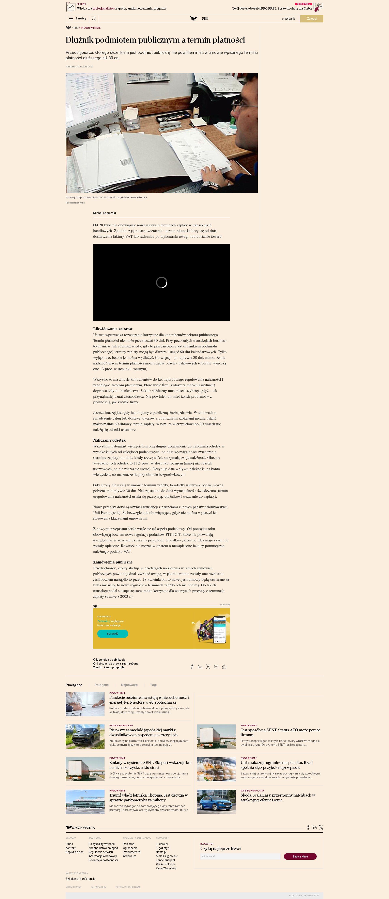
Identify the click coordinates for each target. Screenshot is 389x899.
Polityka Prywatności (102, 844)
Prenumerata (131, 852)
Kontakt (71, 848)
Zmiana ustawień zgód (103, 848)
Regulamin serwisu (101, 852)
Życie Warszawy (166, 868)
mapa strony (73, 887)
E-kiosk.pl (162, 844)
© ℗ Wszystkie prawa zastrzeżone (115, 663)
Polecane (102, 685)
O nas (69, 844)
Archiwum (129, 856)
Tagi (153, 685)
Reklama (128, 844)
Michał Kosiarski (104, 213)
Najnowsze (129, 685)
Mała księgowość (167, 856)
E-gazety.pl (163, 848)
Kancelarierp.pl (165, 860)
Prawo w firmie (91, 28)
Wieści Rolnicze (166, 864)
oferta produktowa (128, 887)
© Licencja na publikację (109, 659)
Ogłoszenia (130, 848)
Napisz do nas (74, 852)
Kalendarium (98, 887)
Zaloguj (312, 18)
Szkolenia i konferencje (80, 878)
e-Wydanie (289, 18)
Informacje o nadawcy (103, 856)
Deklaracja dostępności (103, 860)
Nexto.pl (161, 852)
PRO (205, 19)
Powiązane (74, 685)
